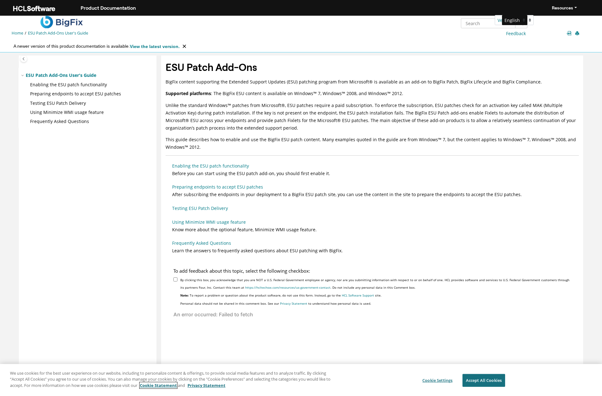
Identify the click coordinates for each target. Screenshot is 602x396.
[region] (301, 380)
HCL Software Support (358, 295)
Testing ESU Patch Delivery (58, 103)
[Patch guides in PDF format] (570, 33)
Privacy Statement (293, 303)
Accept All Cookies (484, 380)
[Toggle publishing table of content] (23, 59)
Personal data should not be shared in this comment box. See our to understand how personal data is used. (275, 303)
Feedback (516, 33)
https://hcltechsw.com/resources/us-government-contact (287, 287)
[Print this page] (578, 33)
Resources (562, 8)
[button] (23, 75)
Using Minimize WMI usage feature (67, 112)
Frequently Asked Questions (59, 121)
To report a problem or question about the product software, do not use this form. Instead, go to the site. (281, 295)
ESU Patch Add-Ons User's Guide (58, 33)
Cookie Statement (158, 385)
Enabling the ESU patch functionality (68, 85)
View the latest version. (155, 46)
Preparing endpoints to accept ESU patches (75, 94)
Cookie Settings (437, 380)
